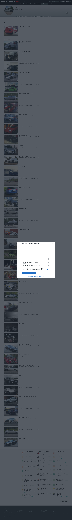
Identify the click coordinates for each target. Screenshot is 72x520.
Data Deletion (30, 276)
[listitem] (36, 256)
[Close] (53, 244)
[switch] (48, 259)
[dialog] (36, 260)
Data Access (36, 276)
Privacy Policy (41, 276)
